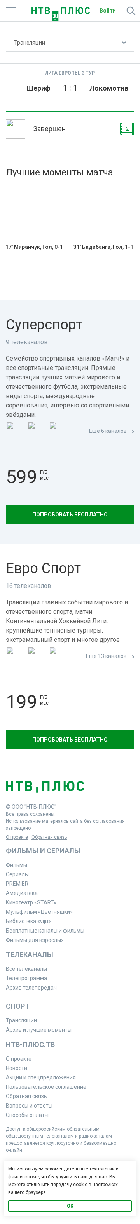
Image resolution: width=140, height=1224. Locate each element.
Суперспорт (44, 324)
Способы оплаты (27, 1115)
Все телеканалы (26, 969)
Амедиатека (22, 893)
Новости (16, 1068)
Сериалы (17, 874)
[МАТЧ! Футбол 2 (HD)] (59, 431)
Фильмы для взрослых (35, 940)
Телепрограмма (26, 978)
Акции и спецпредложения (41, 1077)
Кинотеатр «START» (31, 902)
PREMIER (17, 884)
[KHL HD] (59, 656)
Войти (108, 10)
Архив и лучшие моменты (39, 1030)
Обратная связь (49, 837)
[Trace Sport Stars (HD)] (16, 656)
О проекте (17, 837)
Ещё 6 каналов (108, 431)
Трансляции (29, 42)
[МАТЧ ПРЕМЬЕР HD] (16, 431)
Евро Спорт (43, 568)
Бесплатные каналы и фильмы (45, 930)
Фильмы (16, 865)
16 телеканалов (28, 586)
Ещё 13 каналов (106, 656)
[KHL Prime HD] (37, 656)
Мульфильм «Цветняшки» (39, 912)
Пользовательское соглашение (46, 1087)
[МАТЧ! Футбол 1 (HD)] (37, 431)
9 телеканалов (27, 342)
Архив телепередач (31, 988)
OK (70, 1206)
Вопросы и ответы (29, 1105)
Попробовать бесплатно (70, 514)
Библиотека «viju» (28, 921)
